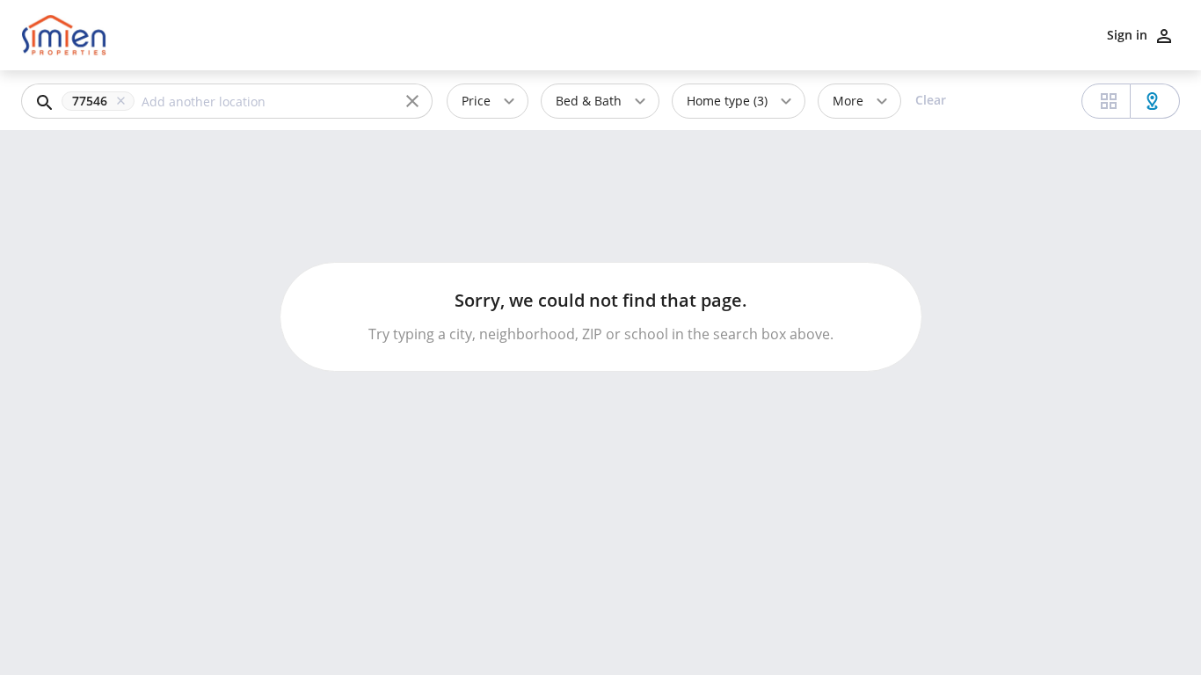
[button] (102, 101)
